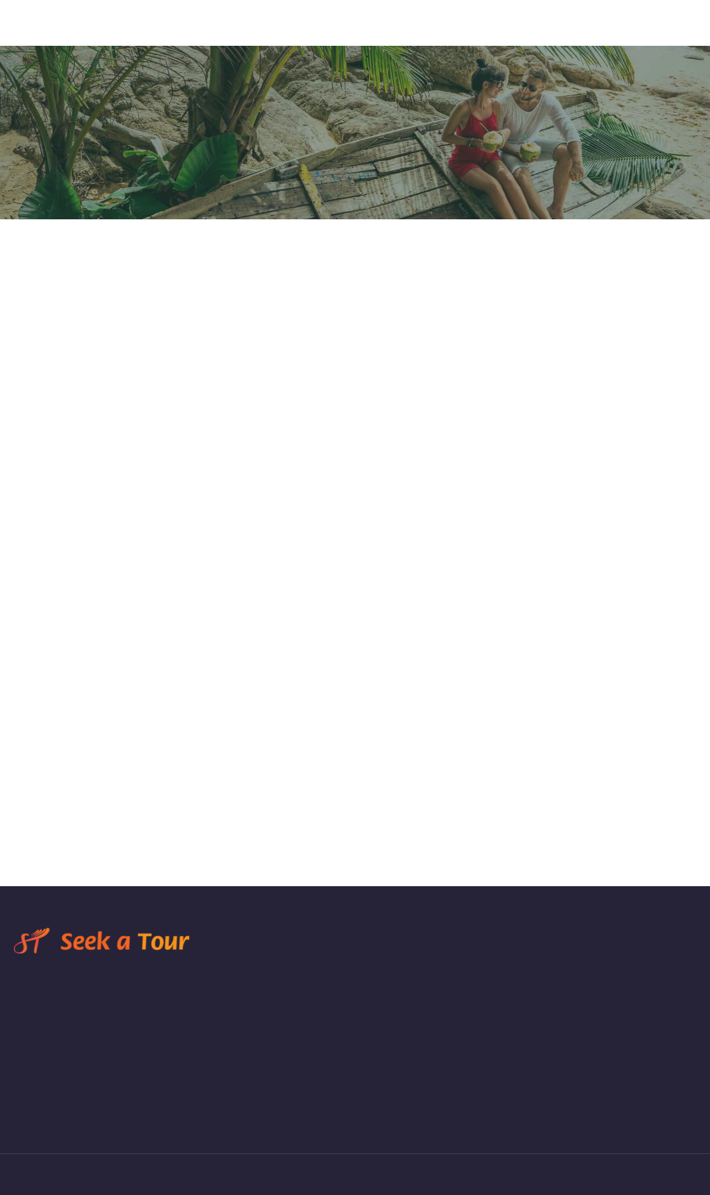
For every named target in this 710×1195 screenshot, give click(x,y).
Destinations (472, 39)
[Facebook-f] (18, 1113)
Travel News (668, 39)
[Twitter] (69, 1113)
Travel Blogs (399, 39)
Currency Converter (578, 39)
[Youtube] (121, 1113)
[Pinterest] (95, 1113)
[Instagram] (44, 1113)
